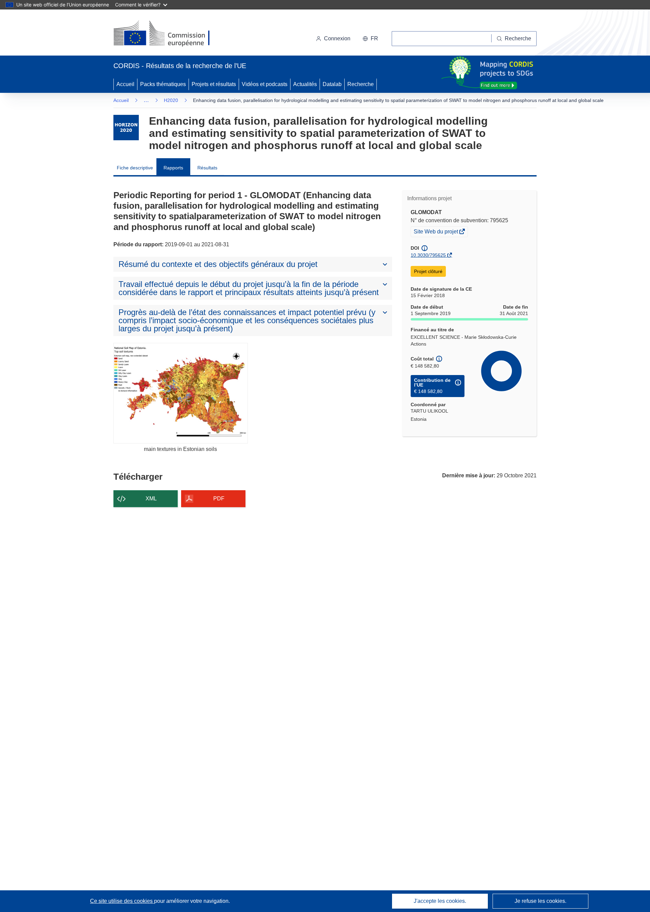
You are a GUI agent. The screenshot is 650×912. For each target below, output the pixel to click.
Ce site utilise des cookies (122, 901)
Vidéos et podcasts (264, 84)
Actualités (305, 84)
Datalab (332, 84)
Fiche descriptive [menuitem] (135, 167)
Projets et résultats (214, 84)
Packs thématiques (163, 84)
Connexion (337, 38)
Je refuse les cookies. (540, 901)
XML (151, 498)
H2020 (171, 100)
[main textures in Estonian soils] (180, 393)
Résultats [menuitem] (207, 167)
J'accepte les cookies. (440, 901)
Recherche (360, 84)
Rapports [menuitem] (173, 167)
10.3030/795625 (428, 255)
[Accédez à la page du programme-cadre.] (126, 127)
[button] (370, 38)
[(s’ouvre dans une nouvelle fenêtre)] (168, 33)
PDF (218, 498)
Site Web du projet (436, 232)
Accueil (125, 84)
